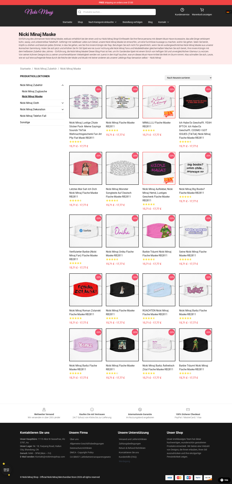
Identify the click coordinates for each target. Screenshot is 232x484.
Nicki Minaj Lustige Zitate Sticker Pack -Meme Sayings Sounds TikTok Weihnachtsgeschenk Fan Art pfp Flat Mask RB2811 (85, 130)
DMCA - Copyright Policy (82, 452)
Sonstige (25, 122)
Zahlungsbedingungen (130, 443)
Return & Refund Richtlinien (132, 448)
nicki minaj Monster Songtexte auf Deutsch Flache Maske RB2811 (118, 193)
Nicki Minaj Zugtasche (34, 91)
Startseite (25, 68)
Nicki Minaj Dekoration (32, 109)
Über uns (74, 439)
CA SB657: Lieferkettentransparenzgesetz (90, 457)
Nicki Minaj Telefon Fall (33, 115)
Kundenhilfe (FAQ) (128, 457)
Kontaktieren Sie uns (129, 452)
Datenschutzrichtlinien (81, 448)
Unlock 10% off (6, 470)
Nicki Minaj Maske (70, 68)
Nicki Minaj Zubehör (45, 68)
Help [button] (226, 480)
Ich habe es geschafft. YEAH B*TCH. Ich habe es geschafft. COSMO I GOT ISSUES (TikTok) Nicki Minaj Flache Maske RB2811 (195, 130)
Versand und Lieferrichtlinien (133, 439)
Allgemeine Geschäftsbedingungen (87, 443)
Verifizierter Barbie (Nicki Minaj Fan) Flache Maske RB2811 (83, 255)
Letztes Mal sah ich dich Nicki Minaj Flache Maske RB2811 (83, 193)
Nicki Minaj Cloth (29, 102)
